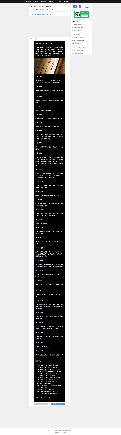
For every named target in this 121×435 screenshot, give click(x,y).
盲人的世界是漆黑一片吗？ (78, 27)
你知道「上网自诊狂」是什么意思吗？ (81, 47)
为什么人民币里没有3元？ (78, 40)
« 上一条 (41, 403)
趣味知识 (28, 1)
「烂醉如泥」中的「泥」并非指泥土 (47, 365)
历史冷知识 (59, 1)
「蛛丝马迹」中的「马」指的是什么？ (48, 379)
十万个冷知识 (36, 1)
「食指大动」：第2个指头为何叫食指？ (48, 377)
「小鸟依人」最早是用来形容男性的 (47, 367)
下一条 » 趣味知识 (57, 403)
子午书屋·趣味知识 (36, 14)
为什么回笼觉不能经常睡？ (78, 53)
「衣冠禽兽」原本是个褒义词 (45, 369)
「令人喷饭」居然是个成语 (45, 387)
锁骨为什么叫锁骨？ (76, 43)
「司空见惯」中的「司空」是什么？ (47, 373)
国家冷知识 (43, 1)
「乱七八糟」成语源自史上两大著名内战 (49, 371)
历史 (44, 397)
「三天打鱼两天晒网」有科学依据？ (47, 393)
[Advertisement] (49, 27)
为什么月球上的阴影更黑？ (78, 37)
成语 (40, 397)
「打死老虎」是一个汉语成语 (45, 389)
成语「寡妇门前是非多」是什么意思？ (48, 391)
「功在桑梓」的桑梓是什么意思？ (47, 375)
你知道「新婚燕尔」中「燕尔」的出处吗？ (49, 385)
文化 (48, 397)
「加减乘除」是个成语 (77, 24)
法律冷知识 (51, 1)
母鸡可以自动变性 (76, 34)
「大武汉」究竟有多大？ (77, 31)
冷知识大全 (66, 1)
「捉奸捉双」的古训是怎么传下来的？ (48, 381)
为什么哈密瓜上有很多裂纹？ (78, 50)
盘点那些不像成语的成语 (44, 383)
